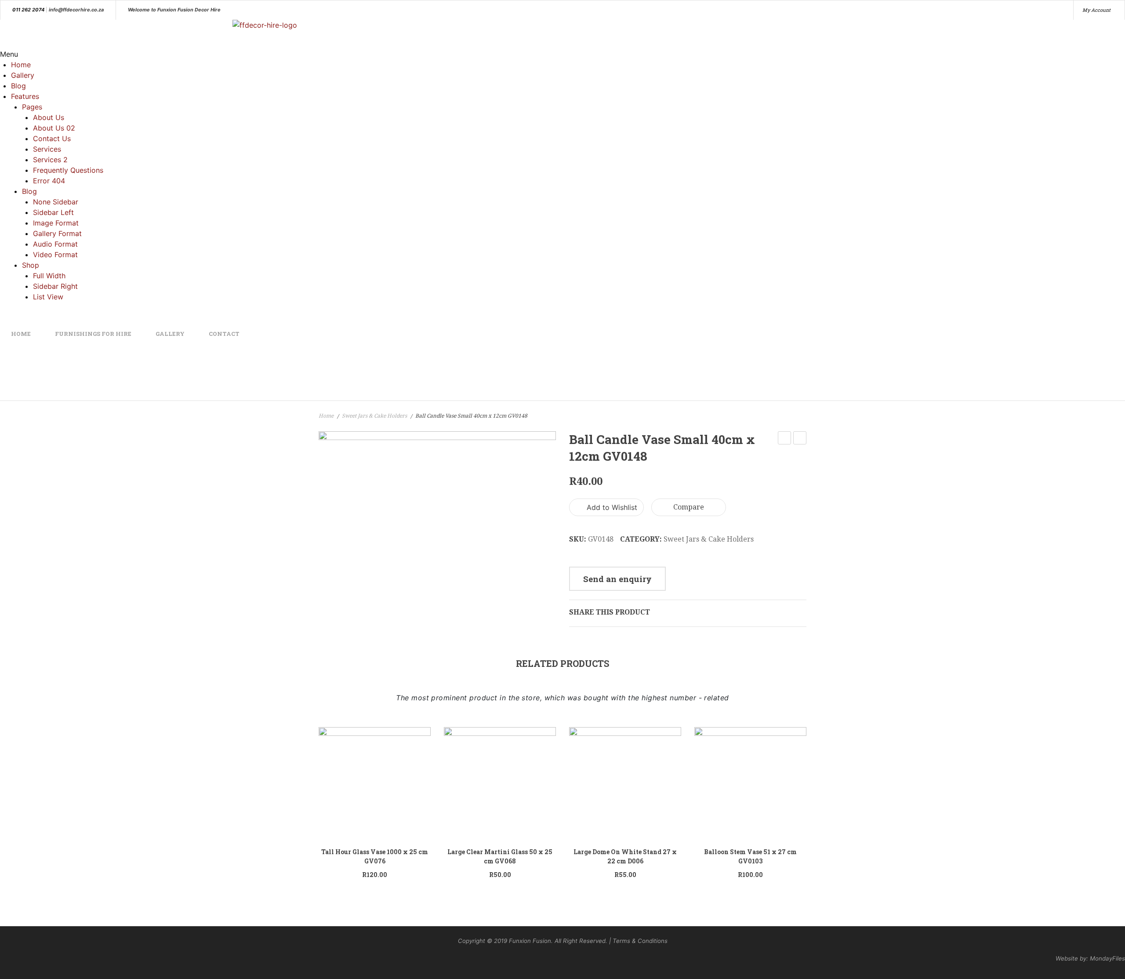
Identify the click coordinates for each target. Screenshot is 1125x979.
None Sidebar (55, 201)
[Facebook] (661, 612)
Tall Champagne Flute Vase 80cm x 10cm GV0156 (800, 438)
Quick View (380, 783)
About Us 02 (54, 128)
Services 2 (50, 159)
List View (48, 296)
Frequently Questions (68, 170)
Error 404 (49, 180)
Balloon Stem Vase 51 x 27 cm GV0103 (750, 856)
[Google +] (703, 612)
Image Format (56, 222)
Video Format (55, 254)
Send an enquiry (617, 578)
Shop (30, 265)
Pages (32, 106)
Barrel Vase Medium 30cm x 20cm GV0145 (784, 438)
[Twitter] (675, 612)
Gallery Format (57, 233)
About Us (48, 117)
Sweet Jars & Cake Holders (374, 416)
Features (25, 96)
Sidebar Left (53, 212)
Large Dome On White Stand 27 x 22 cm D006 (625, 856)
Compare (688, 507)
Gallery (22, 75)
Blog (18, 85)
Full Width (49, 275)
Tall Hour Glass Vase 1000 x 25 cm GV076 (374, 856)
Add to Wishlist (610, 507)
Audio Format (55, 244)
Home (21, 64)
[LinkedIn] (717, 612)
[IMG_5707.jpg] (437, 510)
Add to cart (415, 780)
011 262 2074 (28, 10)
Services (47, 149)
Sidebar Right (55, 286)
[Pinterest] (689, 612)
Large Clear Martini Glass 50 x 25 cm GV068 (499, 856)
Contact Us (52, 138)
